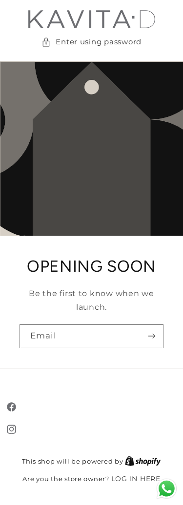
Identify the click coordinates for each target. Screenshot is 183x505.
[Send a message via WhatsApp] (166, 488)
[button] (91, 42)
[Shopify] (143, 461)
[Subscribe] (152, 336)
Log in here (136, 479)
